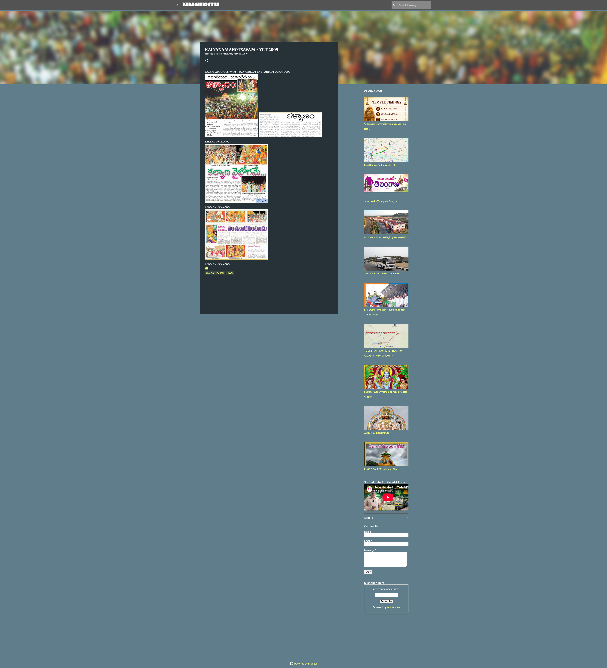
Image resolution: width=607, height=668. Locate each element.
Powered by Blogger (305, 663)
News (230, 273)
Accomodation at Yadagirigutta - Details (385, 237)
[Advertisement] (354, 181)
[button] (207, 61)
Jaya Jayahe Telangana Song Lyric (382, 201)
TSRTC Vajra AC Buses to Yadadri (381, 273)
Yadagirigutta (200, 5)
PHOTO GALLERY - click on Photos (382, 469)
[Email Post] (207, 269)
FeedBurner (393, 607)
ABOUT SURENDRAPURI (376, 433)
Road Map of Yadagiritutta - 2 (379, 165)
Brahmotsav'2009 (215, 273)
